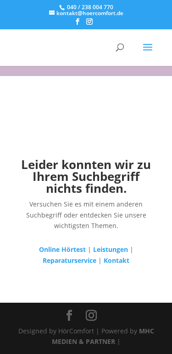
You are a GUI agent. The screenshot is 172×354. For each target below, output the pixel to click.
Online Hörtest (62, 249)
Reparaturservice (69, 260)
